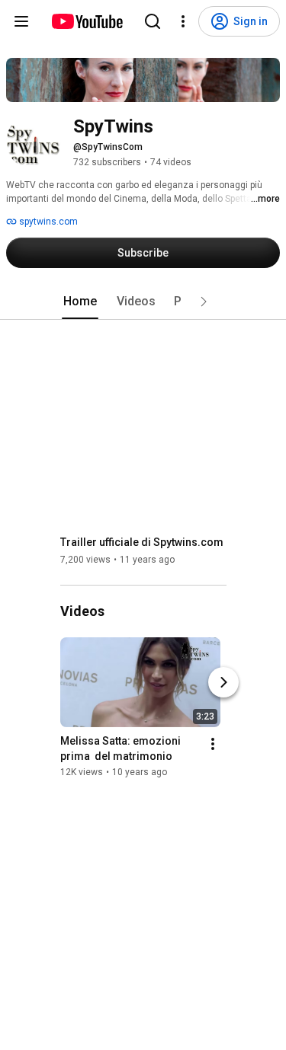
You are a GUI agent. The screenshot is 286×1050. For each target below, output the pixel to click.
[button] (203, 301)
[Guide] (21, 21)
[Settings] (183, 21)
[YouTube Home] (86, 21)
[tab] (80, 301)
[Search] (152, 21)
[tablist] (143, 301)
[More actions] (213, 744)
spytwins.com (47, 221)
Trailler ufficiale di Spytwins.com (141, 542)
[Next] (223, 682)
